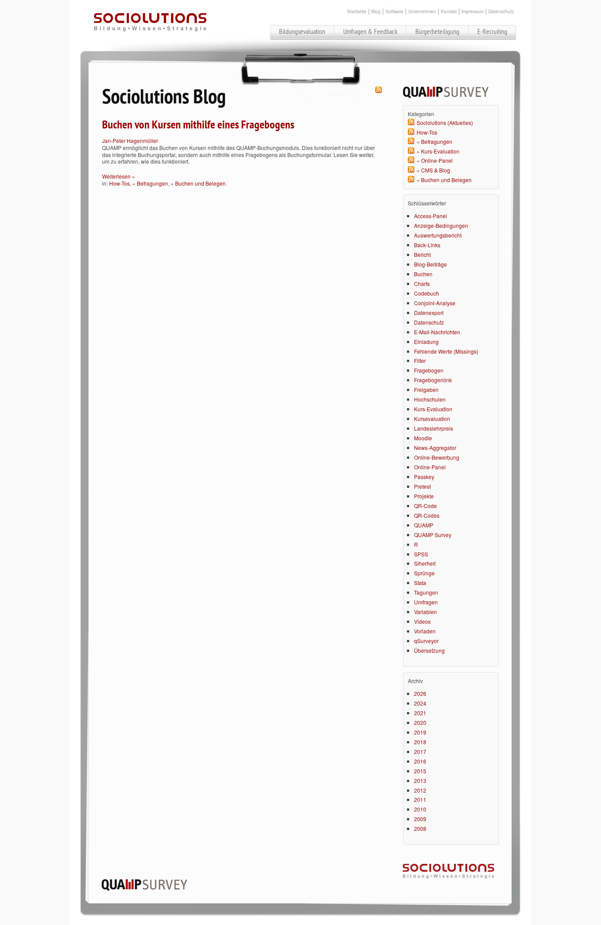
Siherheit (425, 563)
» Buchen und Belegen (198, 183)
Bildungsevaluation (302, 32)
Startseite (356, 12)
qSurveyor (426, 640)
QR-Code (425, 505)
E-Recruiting (492, 32)
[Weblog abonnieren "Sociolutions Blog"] (378, 91)
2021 (420, 713)
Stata (420, 582)
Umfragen (426, 602)
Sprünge (424, 573)
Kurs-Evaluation (433, 409)
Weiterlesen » (118, 176)
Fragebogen (428, 370)
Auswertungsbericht (438, 235)
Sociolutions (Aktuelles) (445, 122)
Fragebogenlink (433, 380)
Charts (422, 283)
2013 (420, 780)
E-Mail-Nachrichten (437, 332)
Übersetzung (429, 650)
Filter (420, 360)
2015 (420, 771)
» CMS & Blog (433, 170)
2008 (420, 828)
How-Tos (119, 183)
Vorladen (425, 631)
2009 (420, 819)
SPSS (421, 554)
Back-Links (427, 245)
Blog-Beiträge (430, 264)
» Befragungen (150, 183)
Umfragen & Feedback (370, 32)
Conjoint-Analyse (434, 303)
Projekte (424, 496)
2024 (420, 703)
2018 (420, 742)
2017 (420, 751)
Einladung (426, 341)
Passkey (424, 476)
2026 (420, 693)
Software (394, 12)
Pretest (422, 486)
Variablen (425, 611)
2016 (420, 761)
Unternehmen (422, 12)
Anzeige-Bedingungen (441, 225)
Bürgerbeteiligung (437, 32)
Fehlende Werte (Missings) (446, 351)
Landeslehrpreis (433, 428)
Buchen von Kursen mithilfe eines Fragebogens (198, 125)
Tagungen (426, 592)
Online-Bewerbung (436, 457)
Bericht (422, 254)
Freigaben (426, 389)
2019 (420, 732)
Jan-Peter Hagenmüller (130, 140)
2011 (420, 799)
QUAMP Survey (432, 534)
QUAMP (423, 525)
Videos (422, 621)
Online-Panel (430, 467)
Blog (376, 12)
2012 (420, 790)
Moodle (423, 438)
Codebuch (426, 293)
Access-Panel (430, 215)
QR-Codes (427, 515)
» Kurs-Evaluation (438, 151)
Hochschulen (430, 399)
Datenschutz (501, 12)
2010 (420, 809)
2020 (420, 722)
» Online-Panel (435, 160)
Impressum (473, 12)
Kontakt (449, 12)
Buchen (423, 274)
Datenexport (428, 312)
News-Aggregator (435, 447)
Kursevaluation (432, 418)
